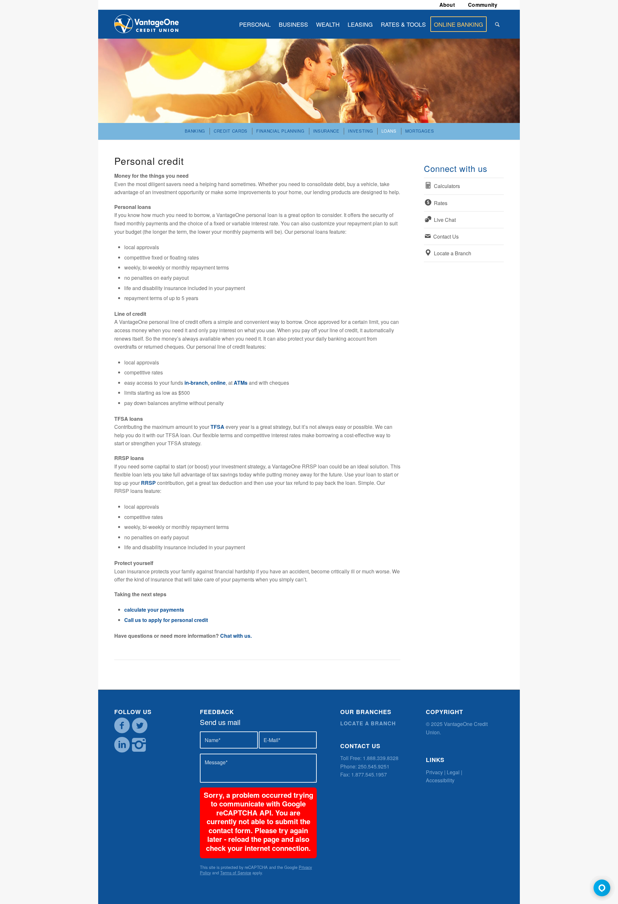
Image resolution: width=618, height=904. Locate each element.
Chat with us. (236, 635)
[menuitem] (447, 4)
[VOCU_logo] (146, 24)
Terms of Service (235, 873)
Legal (453, 772)
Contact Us (446, 236)
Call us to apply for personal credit (166, 620)
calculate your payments (154, 609)
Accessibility (440, 780)
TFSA (217, 426)
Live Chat (445, 219)
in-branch (196, 382)
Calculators (447, 186)
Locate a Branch (452, 253)
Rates (440, 203)
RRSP (148, 482)
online (218, 382)
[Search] (497, 24)
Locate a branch (368, 723)
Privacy (434, 772)
